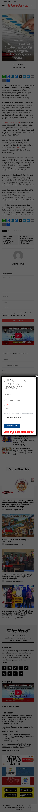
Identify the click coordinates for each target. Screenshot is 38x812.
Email (6, 405)
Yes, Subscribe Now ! (14, 417)
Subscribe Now (12, 426)
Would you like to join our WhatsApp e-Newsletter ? (19, 414)
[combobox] (6, 400)
